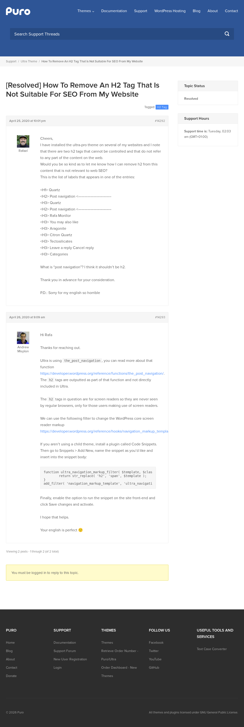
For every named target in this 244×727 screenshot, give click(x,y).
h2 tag (162, 107)
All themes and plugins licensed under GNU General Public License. (193, 712)
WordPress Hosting (170, 11)
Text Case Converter (212, 649)
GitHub (154, 668)
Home (10, 643)
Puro (20, 712)
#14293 (160, 317)
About (213, 11)
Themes (84, 11)
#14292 (160, 121)
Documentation (114, 11)
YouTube (155, 659)
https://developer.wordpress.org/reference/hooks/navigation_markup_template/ (106, 431)
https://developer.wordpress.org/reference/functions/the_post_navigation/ (102, 373)
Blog (196, 11)
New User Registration (70, 659)
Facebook (156, 643)
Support (140, 11)
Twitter (154, 651)
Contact (231, 11)
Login (58, 668)
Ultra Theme (29, 61)
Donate (11, 676)
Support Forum (65, 651)
